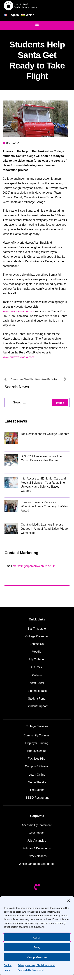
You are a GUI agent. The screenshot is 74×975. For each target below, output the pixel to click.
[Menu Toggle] (37, 24)
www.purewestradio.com (18, 311)
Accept (37, 937)
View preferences (37, 957)
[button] (68, 901)
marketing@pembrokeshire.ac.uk (34, 566)
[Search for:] (37, 402)
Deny (37, 947)
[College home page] (21, 5)
